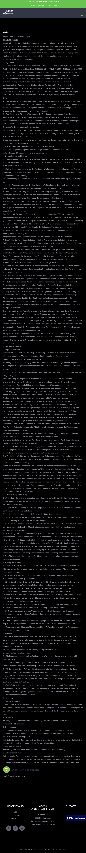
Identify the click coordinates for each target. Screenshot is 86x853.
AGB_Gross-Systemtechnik (14, 776)
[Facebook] (15, 828)
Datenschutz (15, 818)
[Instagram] (22, 828)
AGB (15, 812)
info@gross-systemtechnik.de (50, 1)
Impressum (15, 815)
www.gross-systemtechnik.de (43, 824)
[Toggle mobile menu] (82, 15)
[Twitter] (8, 828)
